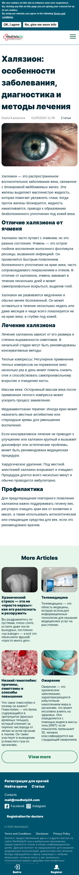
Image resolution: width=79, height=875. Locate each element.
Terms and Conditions (18, 833)
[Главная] (13, 39)
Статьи (66, 118)
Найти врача (16, 786)
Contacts (11, 794)
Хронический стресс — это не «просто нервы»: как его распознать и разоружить (19, 605)
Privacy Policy (61, 833)
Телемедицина (54, 597)
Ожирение (50, 680)
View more (39, 756)
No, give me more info (40, 24)
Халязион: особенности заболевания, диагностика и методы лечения (36, 82)
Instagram (39, 806)
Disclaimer (42, 833)
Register (56, 872)
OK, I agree (12, 24)
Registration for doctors (25, 816)
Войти (17, 872)
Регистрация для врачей (27, 781)
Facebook (17, 806)
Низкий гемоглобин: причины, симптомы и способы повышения (19, 688)
